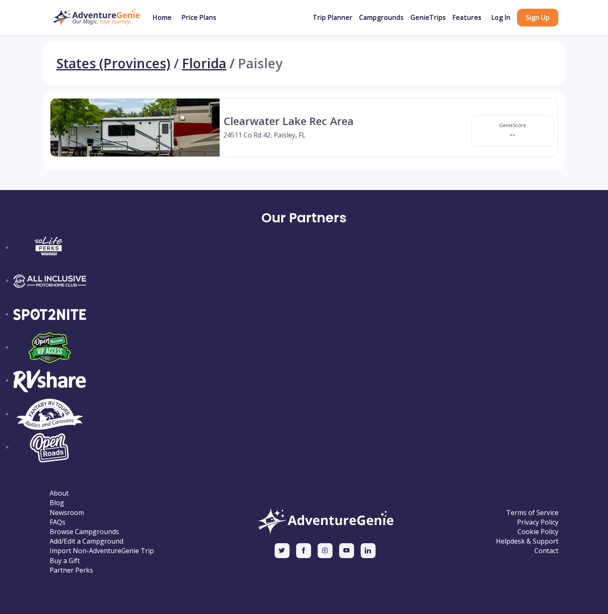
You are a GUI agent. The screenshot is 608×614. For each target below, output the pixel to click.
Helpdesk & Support (527, 541)
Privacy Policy (537, 522)
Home (162, 17)
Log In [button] (500, 17)
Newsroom (67, 513)
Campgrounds (381, 17)
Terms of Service (532, 513)
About (59, 493)
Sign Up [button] (538, 17)
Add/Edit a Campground (86, 541)
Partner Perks (71, 570)
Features (466, 17)
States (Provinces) (113, 63)
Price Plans (199, 17)
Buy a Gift (65, 561)
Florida (204, 63)
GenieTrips (428, 17)
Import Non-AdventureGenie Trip (102, 551)
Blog (57, 503)
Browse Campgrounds (84, 532)
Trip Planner (332, 17)
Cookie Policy (537, 532)
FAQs (57, 522)
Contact (546, 551)
